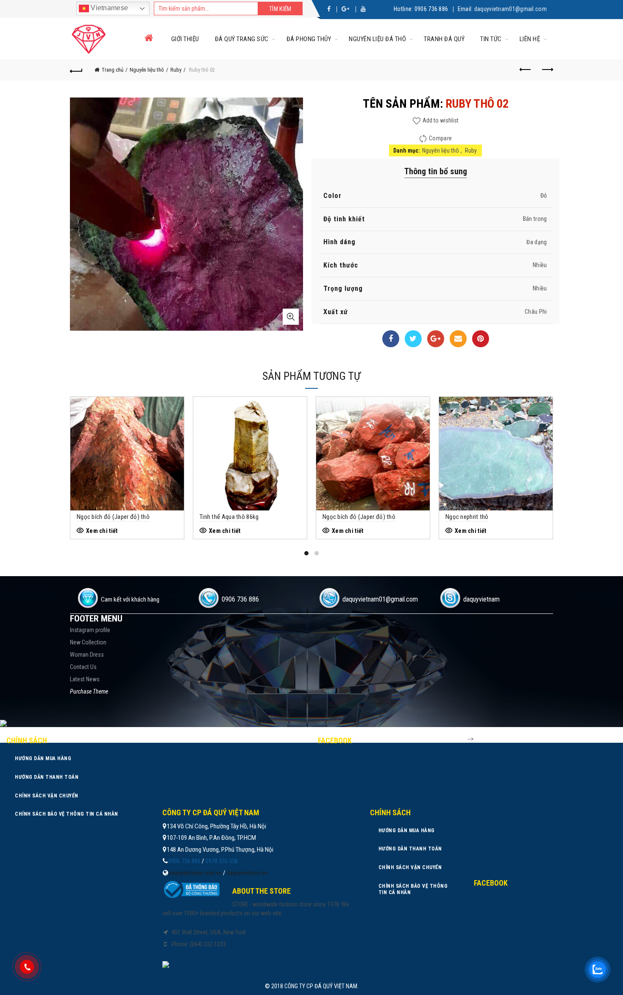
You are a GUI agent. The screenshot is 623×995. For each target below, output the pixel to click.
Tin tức (491, 39)
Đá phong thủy (308, 39)
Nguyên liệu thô (147, 70)
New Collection (88, 642)
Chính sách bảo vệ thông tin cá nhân (66, 814)
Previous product (525, 69)
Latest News (85, 679)
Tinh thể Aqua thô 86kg (229, 517)
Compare (440, 138)
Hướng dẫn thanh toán (46, 777)
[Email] (458, 338)
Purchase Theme (89, 691)
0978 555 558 (222, 861)
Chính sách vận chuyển (46, 796)
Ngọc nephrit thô (467, 517)
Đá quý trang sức (242, 39)
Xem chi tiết (102, 530)
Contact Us (83, 666)
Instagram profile (90, 630)
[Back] (76, 69)
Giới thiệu (185, 39)
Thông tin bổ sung (435, 171)
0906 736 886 (431, 9)
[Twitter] (413, 338)
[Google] (435, 338)
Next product (546, 69)
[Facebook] (390, 338)
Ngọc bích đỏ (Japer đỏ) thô (113, 517)
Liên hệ (530, 39)
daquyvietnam (481, 599)
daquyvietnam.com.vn (195, 873)
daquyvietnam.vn (247, 873)
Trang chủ (112, 70)
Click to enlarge (291, 317)
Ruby (175, 70)
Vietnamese (108, 7)
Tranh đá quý (444, 39)
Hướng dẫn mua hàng (43, 758)
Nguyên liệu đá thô (377, 39)
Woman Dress (87, 654)
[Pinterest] (480, 338)
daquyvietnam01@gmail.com (510, 9)
